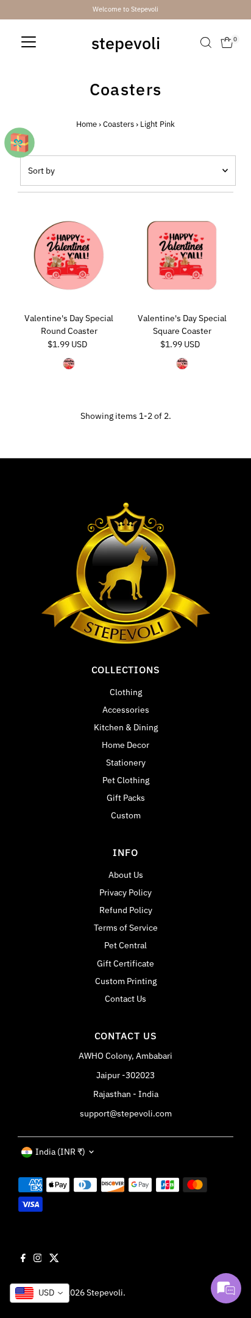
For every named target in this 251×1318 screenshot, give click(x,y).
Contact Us (125, 998)
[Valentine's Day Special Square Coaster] (181, 256)
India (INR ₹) (60, 1151)
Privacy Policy (125, 892)
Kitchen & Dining (126, 727)
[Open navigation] (29, 42)
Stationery (126, 762)
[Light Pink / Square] (182, 364)
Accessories (125, 709)
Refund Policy (125, 910)
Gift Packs (126, 797)
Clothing (126, 692)
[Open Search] (205, 42)
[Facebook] (23, 1259)
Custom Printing (126, 981)
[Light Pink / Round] (69, 364)
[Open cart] (227, 42)
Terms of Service (126, 927)
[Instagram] (37, 1259)
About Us (125, 874)
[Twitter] (54, 1259)
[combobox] (39, 1293)
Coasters (118, 124)
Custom (126, 815)
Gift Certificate (125, 963)
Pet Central (125, 945)
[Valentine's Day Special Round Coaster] (69, 256)
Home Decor (125, 744)
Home (86, 124)
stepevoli (125, 42)
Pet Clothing (125, 780)
